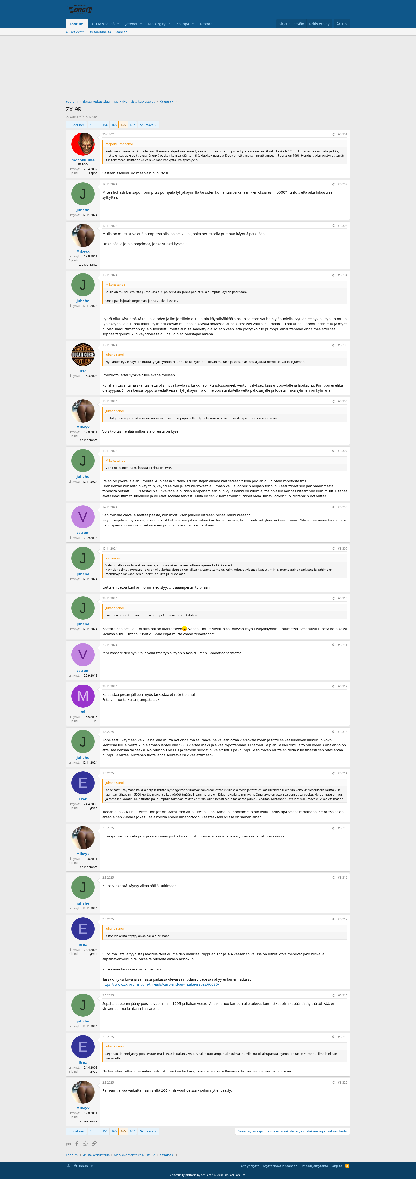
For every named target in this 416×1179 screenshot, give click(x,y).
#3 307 (342, 451)
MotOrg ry (157, 23)
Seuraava (146, 125)
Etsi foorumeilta (99, 32)
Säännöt (121, 32)
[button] (118, 23)
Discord (206, 23)
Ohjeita (337, 1166)
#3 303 (342, 226)
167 (132, 125)
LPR (94, 721)
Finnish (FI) (85, 1166)
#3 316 (342, 877)
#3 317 (342, 919)
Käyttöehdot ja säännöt (280, 1166)
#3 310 (342, 598)
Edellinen (78, 125)
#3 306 (342, 401)
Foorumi (77, 23)
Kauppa (182, 23)
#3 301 (342, 134)
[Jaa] (333, 134)
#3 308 (342, 507)
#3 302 (342, 184)
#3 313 (342, 732)
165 (114, 125)
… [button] (97, 125)
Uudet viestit (75, 32)
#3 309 (342, 548)
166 (123, 125)
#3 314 (342, 773)
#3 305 (342, 345)
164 (104, 125)
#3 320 (342, 1082)
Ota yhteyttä (250, 1166)
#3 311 (342, 645)
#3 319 (342, 1037)
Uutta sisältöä (103, 23)
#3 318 (342, 995)
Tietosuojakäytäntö (314, 1166)
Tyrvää (92, 808)
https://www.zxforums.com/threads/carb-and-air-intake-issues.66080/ (160, 984)
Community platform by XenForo (208, 1175)
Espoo (93, 173)
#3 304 (342, 275)
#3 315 (342, 828)
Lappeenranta (87, 264)
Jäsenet (131, 23)
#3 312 (342, 686)
